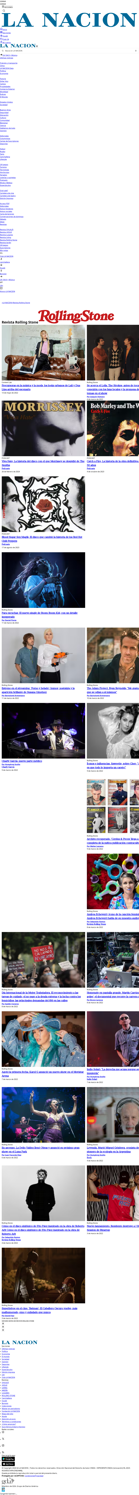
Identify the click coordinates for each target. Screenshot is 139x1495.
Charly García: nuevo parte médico (22, 761)
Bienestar (4, 123)
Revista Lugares (6, 235)
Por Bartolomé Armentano (13, 695)
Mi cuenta (7, 42)
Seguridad (4, 112)
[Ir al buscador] (4, 10)
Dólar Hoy (4, 81)
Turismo (3, 167)
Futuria (3, 79)
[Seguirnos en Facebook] (3, 1432)
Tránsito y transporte (8, 63)
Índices (3, 94)
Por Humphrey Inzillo (11, 764)
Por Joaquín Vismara (96, 396)
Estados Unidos (6, 102)
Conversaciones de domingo (11, 216)
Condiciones (30, 1476)
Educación (4, 115)
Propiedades (5, 86)
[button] (69, 168)
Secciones (7, 33)
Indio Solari (92, 1079)
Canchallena (5, 157)
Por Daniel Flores (9, 620)
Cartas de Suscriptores (9, 141)
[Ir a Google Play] (8, 1460)
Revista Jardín (5, 242)
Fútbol (2, 149)
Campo (3, 84)
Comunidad (5, 120)
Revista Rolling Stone (8, 240)
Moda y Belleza (6, 183)
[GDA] (8, 1483)
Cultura (3, 118)
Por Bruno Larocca (95, 1000)
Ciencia (3, 125)
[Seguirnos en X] (3, 1439)
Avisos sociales (6, 211)
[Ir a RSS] (3, 1453)
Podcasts (3, 180)
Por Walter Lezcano (95, 846)
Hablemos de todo (7, 128)
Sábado (3, 219)
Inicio (5, 29)
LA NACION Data (6, 68)
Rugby (2, 151)
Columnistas (5, 138)
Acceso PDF (4, 203)
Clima (2, 66)
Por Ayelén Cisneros (10, 1004)
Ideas (2, 222)
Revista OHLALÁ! (6, 229)
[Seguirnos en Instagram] (3, 1446)
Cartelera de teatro (8, 196)
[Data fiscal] (3, 1491)
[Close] (3, 1323)
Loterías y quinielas (8, 177)
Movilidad (4, 92)
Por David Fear (8, 1315)
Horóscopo (4, 172)
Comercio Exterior (7, 89)
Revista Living (5, 237)
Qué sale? (4, 190)
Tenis (2, 154)
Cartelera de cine (7, 193)
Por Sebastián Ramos (96, 921)
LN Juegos (4, 164)
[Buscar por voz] (136, 51)
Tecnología (4, 170)
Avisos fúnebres (6, 209)
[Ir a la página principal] (69, 26)
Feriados (3, 175)
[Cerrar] (37, 46)
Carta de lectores (7, 214)
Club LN (6, 39)
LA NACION (7, 302)
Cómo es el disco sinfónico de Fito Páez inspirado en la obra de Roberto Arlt (43, 1230)
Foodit (5, 36)
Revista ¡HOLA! (6, 232)
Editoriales (4, 136)
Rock (89, 1158)
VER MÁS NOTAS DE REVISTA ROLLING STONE (18, 1321)
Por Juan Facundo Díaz (11, 1155)
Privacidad (39, 1476)
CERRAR (3, 1)
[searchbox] (68, 50)
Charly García (8, 767)
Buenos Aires (5, 110)
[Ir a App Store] (8, 1465)
